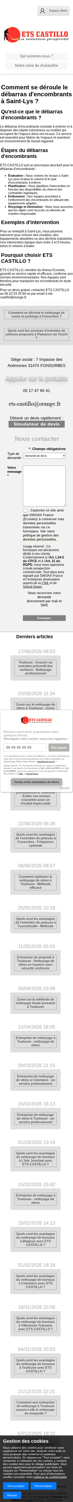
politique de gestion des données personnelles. (41, 537)
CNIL (20, 774)
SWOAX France (41, 515)
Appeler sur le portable (37, 377)
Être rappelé (59, 747)
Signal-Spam (32, 774)
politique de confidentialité (50, 1477)
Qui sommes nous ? (36, 56)
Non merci (64, 787)
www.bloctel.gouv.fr (46, 761)
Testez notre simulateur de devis (36, 781)
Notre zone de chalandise (36, 66)
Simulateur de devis (37, 424)
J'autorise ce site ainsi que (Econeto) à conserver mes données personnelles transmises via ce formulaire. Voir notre (43, 524)
